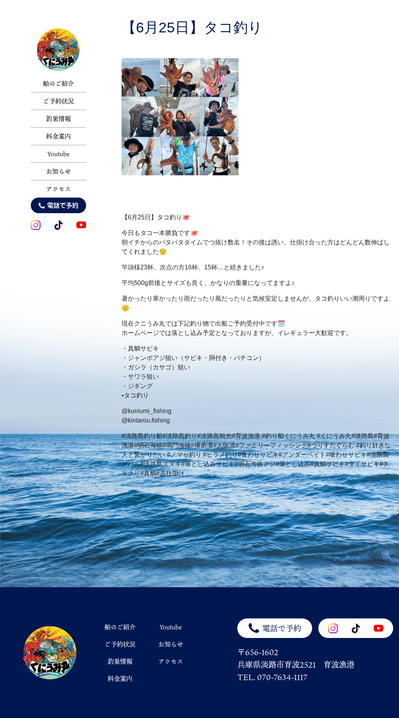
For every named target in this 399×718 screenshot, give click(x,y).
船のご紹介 (58, 83)
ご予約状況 (58, 101)
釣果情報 (58, 118)
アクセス (58, 189)
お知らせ (58, 171)
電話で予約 (62, 205)
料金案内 (58, 136)
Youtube (58, 154)
